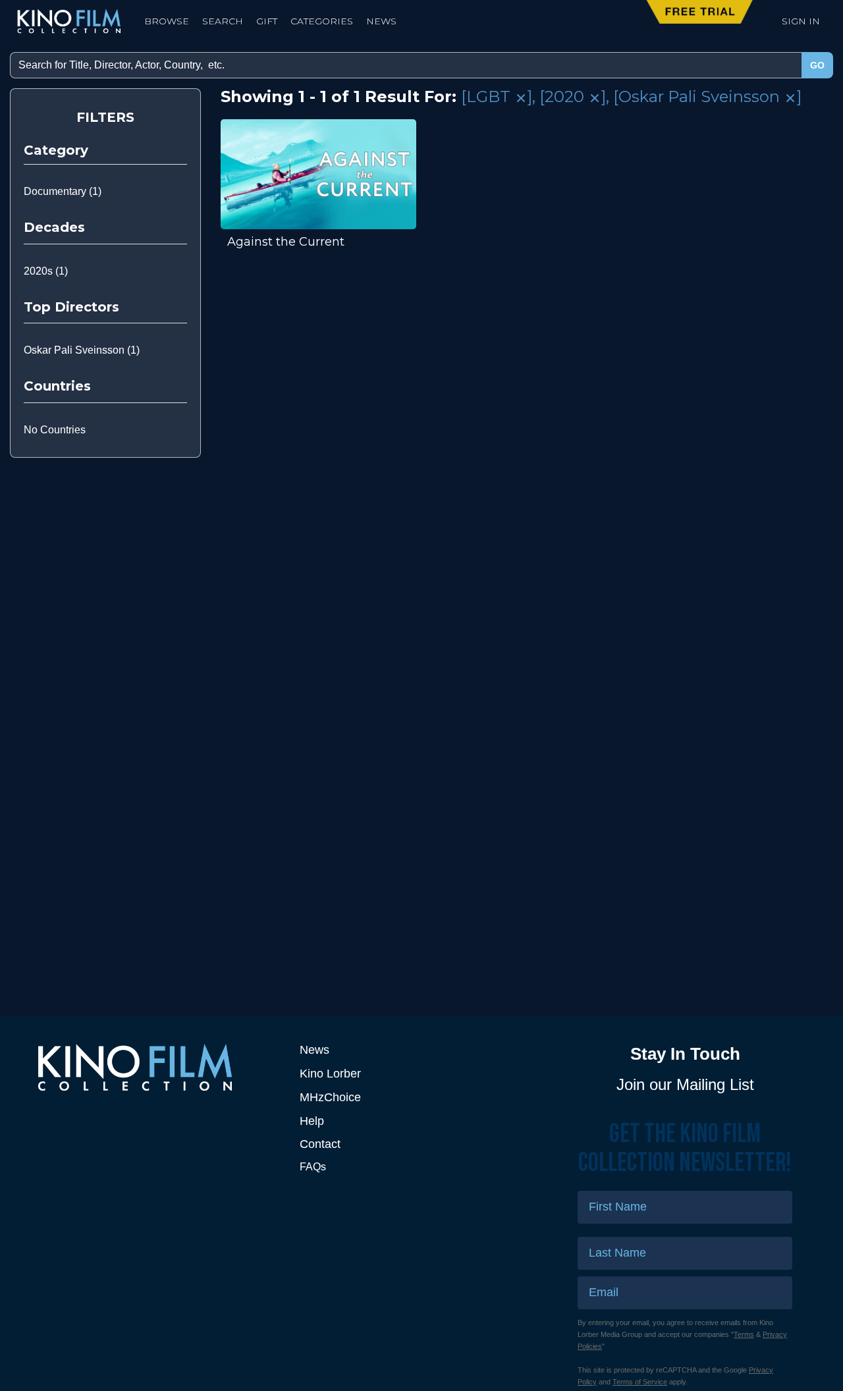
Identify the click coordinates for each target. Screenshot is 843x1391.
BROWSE (166, 21)
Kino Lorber (330, 1073)
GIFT (266, 21)
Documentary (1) (62, 191)
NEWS (381, 21)
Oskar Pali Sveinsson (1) (82, 350)
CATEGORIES (321, 21)
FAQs (313, 1166)
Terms (744, 1334)
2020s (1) (46, 271)
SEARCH (222, 21)
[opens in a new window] (158, 1067)
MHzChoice (330, 1097)
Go (817, 65)
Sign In (801, 21)
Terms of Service (639, 1382)
